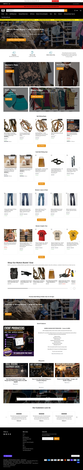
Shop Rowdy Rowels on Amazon (14, 459)
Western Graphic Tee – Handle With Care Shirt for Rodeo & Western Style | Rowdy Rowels (57, 244)
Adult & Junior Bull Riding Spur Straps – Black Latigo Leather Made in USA (72, 170)
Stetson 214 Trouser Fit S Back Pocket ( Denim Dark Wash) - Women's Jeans (25, 210)
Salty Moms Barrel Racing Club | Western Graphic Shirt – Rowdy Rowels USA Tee (73, 244)
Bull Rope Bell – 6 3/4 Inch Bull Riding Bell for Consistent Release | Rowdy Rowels (41, 170)
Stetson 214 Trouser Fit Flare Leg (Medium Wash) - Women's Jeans (10, 210)
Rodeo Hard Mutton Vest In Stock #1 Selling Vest (22, 19)
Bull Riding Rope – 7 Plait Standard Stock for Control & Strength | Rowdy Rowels (41, 134)
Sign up (57, 438)
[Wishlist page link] (73, 10)
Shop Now (41, 183)
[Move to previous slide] (6, 417)
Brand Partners (18, 463)
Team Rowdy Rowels (5, 17)
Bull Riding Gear (13, 14)
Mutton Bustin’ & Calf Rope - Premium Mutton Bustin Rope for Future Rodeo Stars (10, 134)
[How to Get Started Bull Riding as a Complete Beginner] (41, 370)
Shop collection (41, 219)
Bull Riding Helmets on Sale (42, 19)
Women (60, 14)
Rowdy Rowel (37, 172)
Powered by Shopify (6, 466)
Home (2, 14)
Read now (15, 384)
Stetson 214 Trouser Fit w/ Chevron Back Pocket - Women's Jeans (40, 210)
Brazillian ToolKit (6, 464)
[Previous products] (71, 288)
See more (41, 387)
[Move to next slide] (76, 417)
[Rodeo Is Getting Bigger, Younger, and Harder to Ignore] (67, 370)
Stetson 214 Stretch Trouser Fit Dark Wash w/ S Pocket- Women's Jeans (56, 210)
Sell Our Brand (23, 459)
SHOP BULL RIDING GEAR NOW (16, 39)
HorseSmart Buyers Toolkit (26, 463)
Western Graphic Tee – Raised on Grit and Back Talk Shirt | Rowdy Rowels (41, 244)
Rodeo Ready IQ (13, 464)
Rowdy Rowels (6, 137)
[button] (76, 10)
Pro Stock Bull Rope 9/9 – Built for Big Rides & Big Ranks (25, 134)
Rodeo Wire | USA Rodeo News (8, 463)
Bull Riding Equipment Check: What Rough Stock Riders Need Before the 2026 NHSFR (16, 380)
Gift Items (32, 14)
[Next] (79, 131)
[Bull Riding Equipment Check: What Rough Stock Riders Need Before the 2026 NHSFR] (15, 370)
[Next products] (74, 288)
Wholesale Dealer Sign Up (69, 14)
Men (55, 14)
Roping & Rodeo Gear (23, 14)
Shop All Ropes (41, 145)
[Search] (65, 10)
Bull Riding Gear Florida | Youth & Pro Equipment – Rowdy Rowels (14, 460)
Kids (51, 14)
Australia (76, 3)
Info (7, 14)
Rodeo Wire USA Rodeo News (32, 460)
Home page (5, 459)
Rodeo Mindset (35, 463)
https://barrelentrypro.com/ (57, 353)
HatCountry (6, 212)
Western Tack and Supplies (42, 14)
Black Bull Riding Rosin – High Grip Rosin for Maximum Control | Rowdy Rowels (10, 170)
